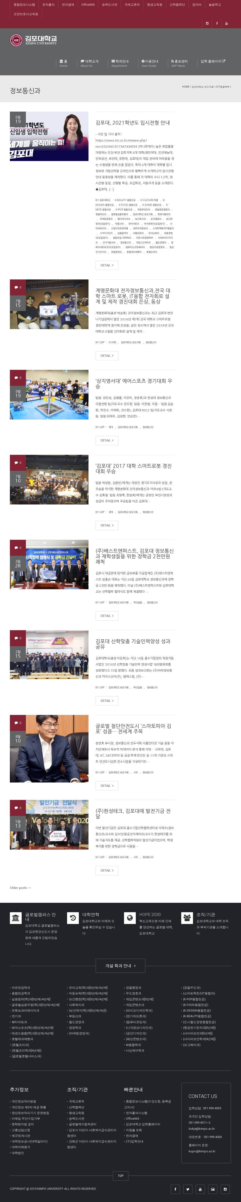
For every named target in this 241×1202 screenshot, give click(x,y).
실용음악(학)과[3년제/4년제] (31, 999)
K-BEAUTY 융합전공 (125, 200)
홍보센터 (179, 63)
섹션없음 (137, 602)
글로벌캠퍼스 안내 (40, 917)
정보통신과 (125, 242)
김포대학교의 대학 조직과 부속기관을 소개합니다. (213, 927)
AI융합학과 (133, 1044)
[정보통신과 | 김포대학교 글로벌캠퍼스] (33, 40)
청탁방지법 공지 (23, 1124)
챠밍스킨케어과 (143, 242)
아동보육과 (138, 233)
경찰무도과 (101, 214)
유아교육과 (154, 233)
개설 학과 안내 (119, 965)
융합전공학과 (21, 993)
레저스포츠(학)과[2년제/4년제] (32, 1027)
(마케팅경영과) (79, 1033)
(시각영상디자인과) (139, 1027)
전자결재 (68, 4)
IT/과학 (112, 342)
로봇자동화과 (164, 214)
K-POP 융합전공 (124, 209)
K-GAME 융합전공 (151, 205)
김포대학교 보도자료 (203, 86)
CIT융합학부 (222, 86)
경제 (111, 427)
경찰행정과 (133, 987)
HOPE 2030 (150, 914)
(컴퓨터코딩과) (136, 1022)
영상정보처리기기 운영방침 (30, 1113)
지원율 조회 (134, 1130)
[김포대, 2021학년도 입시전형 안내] (49, 136)
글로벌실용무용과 (119, 214)
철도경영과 (161, 242)
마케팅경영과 (106, 219)
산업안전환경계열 (119, 228)
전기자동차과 (109, 242)
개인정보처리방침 (24, 1101)
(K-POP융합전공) (194, 999)
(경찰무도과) (192, 987)
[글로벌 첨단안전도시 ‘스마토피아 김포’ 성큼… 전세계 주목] (49, 749)
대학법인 (18, 1152)
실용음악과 (122, 233)
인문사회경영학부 (144, 238)
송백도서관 (109, 4)
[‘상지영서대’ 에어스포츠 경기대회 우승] (49, 394)
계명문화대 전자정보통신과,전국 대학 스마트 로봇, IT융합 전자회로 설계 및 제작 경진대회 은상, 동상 (133, 296)
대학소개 (89, 63)
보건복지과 (140, 219)
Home (185, 86)
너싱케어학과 (135, 1050)
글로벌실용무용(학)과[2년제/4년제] (36, 1005)
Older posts (20, 887)
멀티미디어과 (123, 219)
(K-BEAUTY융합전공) (197, 1016)
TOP (120, 1176)
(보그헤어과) (192, 1044)
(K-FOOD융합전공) (195, 1005)
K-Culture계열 (149, 200)
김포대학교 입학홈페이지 (143, 1124)
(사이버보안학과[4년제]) (199, 1039)
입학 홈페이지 (211, 61)
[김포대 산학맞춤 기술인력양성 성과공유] (49, 655)
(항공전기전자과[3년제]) (199, 1027)
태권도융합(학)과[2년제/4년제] (32, 1033)
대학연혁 (90, 914)
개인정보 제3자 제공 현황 (29, 1107)
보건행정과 (156, 219)
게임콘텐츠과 (143, 209)
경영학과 (75, 1027)
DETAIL (106, 265)
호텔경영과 (116, 252)
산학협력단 (177, 4)
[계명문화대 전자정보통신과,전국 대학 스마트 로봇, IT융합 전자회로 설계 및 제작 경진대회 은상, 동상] (49, 304)
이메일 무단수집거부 (26, 1118)
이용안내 (150, 63)
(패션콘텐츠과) (136, 1039)
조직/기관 (206, 914)
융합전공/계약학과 (122, 238)
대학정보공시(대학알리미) (30, 1141)
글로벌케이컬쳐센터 (82, 1124)
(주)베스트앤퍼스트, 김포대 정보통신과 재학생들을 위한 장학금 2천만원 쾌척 (135, 556)
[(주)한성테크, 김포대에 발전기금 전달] (49, 825)
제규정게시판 (21, 1135)
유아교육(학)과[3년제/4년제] (88, 987)
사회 (135, 772)
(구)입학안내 (134, 1141)
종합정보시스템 (24, 4)
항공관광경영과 (157, 247)
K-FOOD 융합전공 (128, 205)
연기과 (16, 1016)
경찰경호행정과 (162, 209)
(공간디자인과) (136, 1033)
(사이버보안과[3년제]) (198, 1033)
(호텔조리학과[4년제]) (26, 1050)
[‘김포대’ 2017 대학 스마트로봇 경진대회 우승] (49, 479)
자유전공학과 (21, 987)
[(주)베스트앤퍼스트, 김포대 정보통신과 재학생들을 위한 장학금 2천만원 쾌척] (49, 564)
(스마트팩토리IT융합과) (199, 993)
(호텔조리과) (20, 1044)
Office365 (88, 4)
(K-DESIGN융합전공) (197, 1010)
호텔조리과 (151, 252)
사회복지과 (76, 1005)
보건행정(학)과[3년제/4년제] (88, 999)
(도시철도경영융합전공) (199, 1022)
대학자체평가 (21, 1147)
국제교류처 (132, 4)
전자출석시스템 (136, 1113)
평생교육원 (154, 4)
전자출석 (48, 4)
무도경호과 (133, 993)
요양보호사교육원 (26, 14)
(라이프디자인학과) (139, 1010)
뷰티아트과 (134, 223)
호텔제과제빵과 (134, 252)
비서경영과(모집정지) (154, 223)
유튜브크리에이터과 (25, 1010)
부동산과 (119, 223)
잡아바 (196, 4)
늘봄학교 (215, 4)
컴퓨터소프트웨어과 (135, 247)
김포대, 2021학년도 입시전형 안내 (133, 122)
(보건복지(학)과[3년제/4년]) (88, 1010)
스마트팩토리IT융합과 (163, 228)
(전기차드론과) (136, 1016)
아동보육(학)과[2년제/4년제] (88, 993)
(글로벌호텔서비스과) (26, 1056)
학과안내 (120, 63)
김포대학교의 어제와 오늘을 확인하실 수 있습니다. (98, 927)
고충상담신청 (21, 1130)
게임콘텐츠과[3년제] (139, 999)
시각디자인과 (106, 233)
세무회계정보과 (140, 228)
